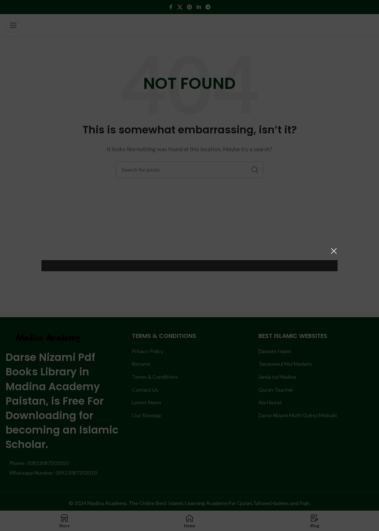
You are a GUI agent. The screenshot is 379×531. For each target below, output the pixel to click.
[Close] (334, 251)
